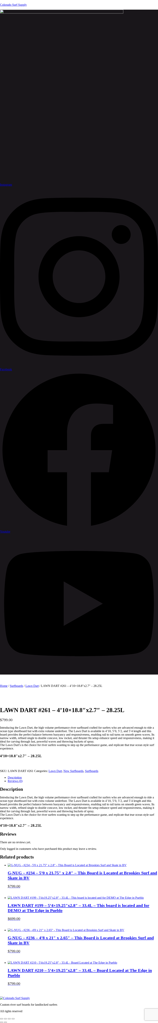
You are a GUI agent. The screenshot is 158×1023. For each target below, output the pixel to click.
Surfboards (16, 685)
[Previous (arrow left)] (1, 1022)
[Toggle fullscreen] (5, 1018)
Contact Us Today (17, 764)
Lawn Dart (32, 685)
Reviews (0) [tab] (15, 781)
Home (4, 685)
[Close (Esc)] (13, 1018)
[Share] (9, 1018)
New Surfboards (73, 771)
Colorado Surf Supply (13, 4)
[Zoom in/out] (1, 1018)
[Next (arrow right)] (5, 1022)
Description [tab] (15, 777)
